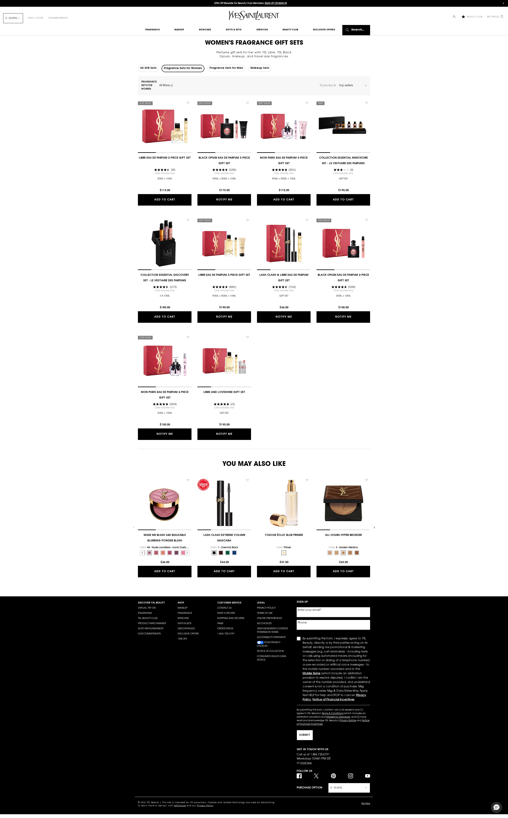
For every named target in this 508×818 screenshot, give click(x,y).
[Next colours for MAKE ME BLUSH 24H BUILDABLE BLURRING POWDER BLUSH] (187, 552)
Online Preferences (269, 618)
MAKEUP (182, 608)
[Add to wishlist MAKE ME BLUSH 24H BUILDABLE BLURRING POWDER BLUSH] (188, 480)
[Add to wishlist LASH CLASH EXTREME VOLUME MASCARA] (247, 480)
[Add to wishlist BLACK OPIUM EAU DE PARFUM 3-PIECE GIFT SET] (247, 103)
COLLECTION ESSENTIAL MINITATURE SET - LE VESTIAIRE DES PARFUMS (343, 161)
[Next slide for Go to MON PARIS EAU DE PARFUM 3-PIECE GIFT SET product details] (309, 126)
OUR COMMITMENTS (149, 634)
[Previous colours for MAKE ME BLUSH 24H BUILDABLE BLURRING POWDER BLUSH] (142, 552)
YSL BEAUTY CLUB (147, 618)
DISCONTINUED (186, 628)
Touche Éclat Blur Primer (284, 535)
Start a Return (226, 613)
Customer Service (58, 18)
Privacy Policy (266, 608)
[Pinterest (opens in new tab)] (333, 775)
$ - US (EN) (11, 18)
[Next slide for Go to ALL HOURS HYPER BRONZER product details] (368, 503)
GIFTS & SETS (184, 623)
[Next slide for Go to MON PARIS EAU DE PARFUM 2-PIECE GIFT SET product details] (189, 360)
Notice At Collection (270, 651)
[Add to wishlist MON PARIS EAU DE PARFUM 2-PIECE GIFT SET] (188, 337)
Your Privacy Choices (268, 644)
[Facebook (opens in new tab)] (299, 775)
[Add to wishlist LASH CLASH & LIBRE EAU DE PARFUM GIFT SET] (307, 220)
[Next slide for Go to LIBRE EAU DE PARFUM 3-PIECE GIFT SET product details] (249, 243)
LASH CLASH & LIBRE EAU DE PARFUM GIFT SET (283, 278)
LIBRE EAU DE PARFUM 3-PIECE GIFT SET (224, 275)
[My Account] (454, 17)
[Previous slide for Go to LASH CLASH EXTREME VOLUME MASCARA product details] (199, 503)
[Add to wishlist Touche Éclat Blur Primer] (307, 480)
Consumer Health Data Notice (271, 658)
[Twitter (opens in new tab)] (316, 775)
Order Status (225, 628)
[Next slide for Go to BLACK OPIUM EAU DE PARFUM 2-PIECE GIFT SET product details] (368, 243)
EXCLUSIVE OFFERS (188, 634)
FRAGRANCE (185, 613)
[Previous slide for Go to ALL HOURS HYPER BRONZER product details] (318, 503)
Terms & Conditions (332, 713)
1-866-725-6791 (226, 634)
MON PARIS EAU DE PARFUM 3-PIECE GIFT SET (284, 161)
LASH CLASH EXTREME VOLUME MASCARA (224, 538)
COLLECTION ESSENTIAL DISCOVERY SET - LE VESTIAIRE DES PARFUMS (164, 278)
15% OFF (182, 639)
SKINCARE (183, 618)
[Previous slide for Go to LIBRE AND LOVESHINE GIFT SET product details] (199, 360)
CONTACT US (224, 608)
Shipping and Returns (230, 618)
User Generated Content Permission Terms (272, 630)
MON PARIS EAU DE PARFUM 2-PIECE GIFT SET (165, 395)
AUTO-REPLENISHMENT (151, 628)
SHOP (181, 603)
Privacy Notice (348, 720)
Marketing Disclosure (338, 717)
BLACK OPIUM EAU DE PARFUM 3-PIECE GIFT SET (224, 161)
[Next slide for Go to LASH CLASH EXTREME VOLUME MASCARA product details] (249, 503)
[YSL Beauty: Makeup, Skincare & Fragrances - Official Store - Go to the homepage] (254, 15)
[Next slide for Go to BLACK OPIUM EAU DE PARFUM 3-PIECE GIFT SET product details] (249, 126)
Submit (304, 735)
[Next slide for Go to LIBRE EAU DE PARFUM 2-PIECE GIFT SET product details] (189, 126)
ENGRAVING (145, 613)
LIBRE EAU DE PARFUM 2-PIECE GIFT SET (165, 158)
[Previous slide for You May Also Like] (134, 528)
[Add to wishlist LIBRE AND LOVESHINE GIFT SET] (247, 337)
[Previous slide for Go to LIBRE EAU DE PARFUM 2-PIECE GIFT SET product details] (140, 126)
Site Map (365, 804)
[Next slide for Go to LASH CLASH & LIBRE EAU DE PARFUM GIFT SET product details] (309, 243)
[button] (496, 807)
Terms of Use (265, 613)
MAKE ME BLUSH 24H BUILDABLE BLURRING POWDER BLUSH (165, 538)
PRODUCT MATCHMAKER (152, 623)
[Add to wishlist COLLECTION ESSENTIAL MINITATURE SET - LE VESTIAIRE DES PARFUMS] (366, 103)
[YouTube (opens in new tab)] (367, 775)
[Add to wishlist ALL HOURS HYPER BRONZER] (366, 480)
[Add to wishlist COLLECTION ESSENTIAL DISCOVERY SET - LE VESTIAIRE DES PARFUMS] (188, 220)
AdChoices (180, 806)
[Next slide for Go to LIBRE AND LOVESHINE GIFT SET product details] (249, 360)
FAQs (220, 623)
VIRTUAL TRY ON (147, 608)
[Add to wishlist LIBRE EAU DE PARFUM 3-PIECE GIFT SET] (247, 220)
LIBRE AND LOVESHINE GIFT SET (224, 392)
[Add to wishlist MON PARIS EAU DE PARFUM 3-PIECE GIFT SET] (307, 103)
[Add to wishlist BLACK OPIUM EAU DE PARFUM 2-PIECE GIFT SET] (366, 220)
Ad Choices (264, 623)
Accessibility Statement (271, 637)
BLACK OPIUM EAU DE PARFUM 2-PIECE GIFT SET (343, 278)
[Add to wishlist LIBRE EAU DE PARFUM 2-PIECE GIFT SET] (188, 103)
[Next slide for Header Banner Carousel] (503, 3)
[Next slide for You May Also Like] (374, 528)
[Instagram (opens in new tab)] (350, 775)
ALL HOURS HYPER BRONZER (343, 535)
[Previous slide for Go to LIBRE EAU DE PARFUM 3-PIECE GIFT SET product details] (199, 243)
